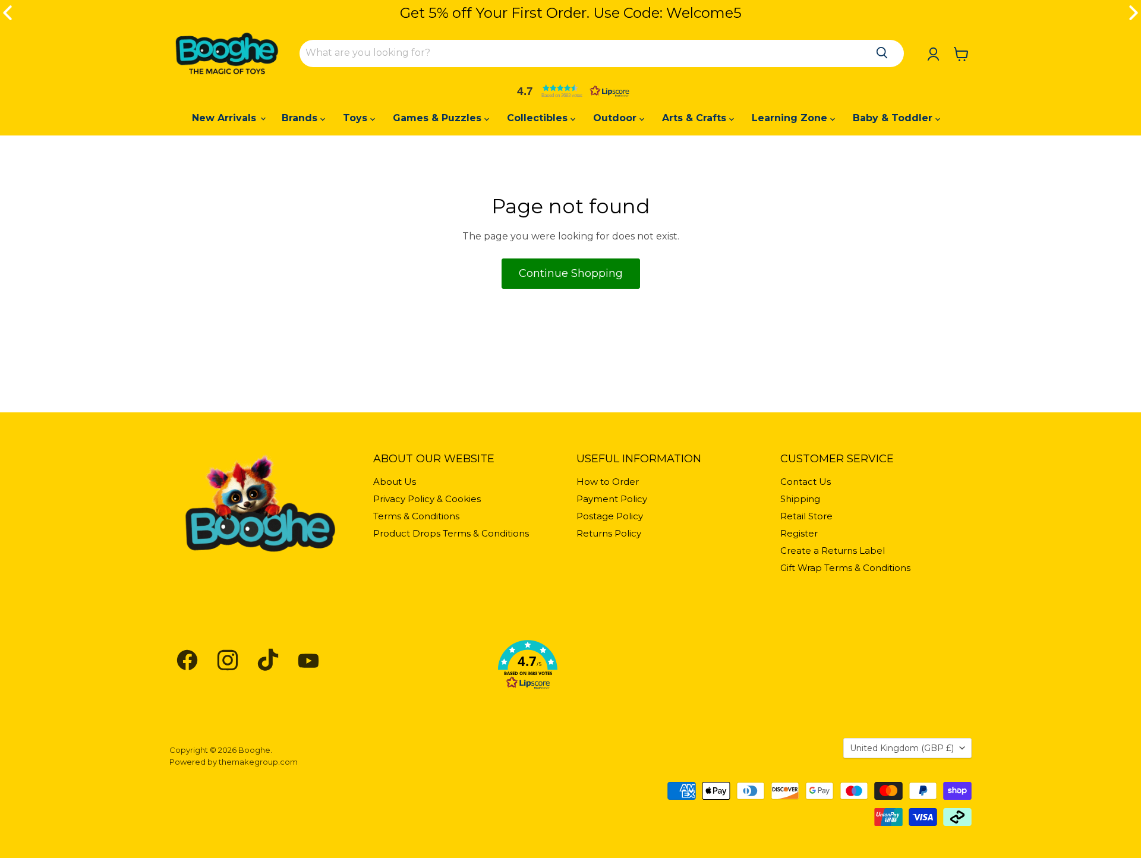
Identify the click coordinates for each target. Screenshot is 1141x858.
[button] (570, 91)
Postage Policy (609, 516)
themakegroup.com (258, 761)
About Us (394, 481)
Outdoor (616, 118)
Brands (301, 118)
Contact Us (805, 481)
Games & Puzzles (438, 118)
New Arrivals (225, 118)
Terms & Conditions (416, 516)
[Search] (882, 53)
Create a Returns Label (832, 550)
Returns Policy (608, 533)
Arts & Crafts (695, 118)
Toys (356, 118)
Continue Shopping (571, 273)
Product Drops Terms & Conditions (451, 533)
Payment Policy (611, 498)
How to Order (607, 481)
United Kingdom (902, 748)
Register (799, 533)
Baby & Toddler (894, 118)
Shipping (800, 498)
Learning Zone (791, 118)
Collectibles (538, 118)
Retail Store (806, 516)
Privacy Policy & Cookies (427, 498)
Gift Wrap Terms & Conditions (845, 567)
